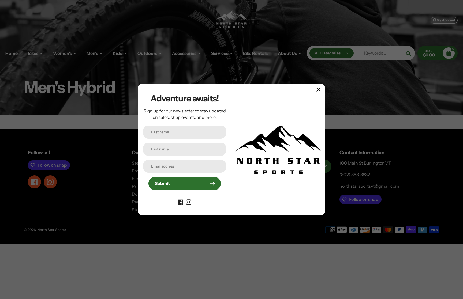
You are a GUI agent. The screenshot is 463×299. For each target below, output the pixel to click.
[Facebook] (180, 201)
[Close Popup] (318, 89)
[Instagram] (188, 201)
